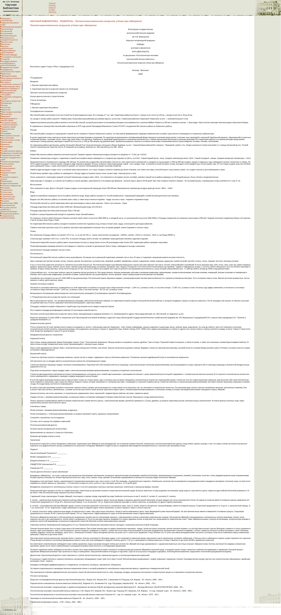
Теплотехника (8, 164)
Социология (7, 190)
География (6, 133)
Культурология (8, 205)
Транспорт (6, 170)
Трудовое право (9, 127)
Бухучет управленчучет (6, 47)
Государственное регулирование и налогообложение (8, 63)
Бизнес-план (7, 42)
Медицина (6, 116)
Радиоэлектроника (10, 183)
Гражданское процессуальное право (10, 71)
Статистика (7, 192)
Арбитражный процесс (12, 27)
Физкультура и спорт (11, 140)
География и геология (11, 57)
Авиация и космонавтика (6, 19)
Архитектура (7, 29)
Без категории (8, 138)
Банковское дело (9, 36)
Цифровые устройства (12, 153)
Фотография (7, 147)
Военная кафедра (9, 55)
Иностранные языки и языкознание (10, 79)
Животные (6, 74)
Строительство (8, 197)
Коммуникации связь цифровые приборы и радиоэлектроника (10, 88)
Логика (5, 105)
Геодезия (6, 59)
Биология (6, 44)
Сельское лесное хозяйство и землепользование (8, 209)
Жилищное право (9, 76)
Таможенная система (11, 155)
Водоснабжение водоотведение (8, 51)
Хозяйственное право (11, 151)
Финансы (6, 144)
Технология (7, 166)
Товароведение (8, 168)
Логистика (6, 108)
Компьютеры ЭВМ (10, 203)
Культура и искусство (11, 101)
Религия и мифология (11, 186)
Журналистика (8, 129)
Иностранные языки (11, 136)
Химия (4, 131)
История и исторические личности (10, 83)
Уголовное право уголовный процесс (9, 124)
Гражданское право (10, 67)
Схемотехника (8, 199)
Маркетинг (6, 110)
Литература (7, 103)
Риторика (6, 188)
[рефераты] (11, 14)
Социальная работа (10, 214)
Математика (7, 114)
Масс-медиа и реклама (11, 112)
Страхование (7, 194)
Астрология (7, 31)
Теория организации (11, 162)
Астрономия (7, 33)
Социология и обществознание (7, 217)
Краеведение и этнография (7, 94)
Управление (7, 181)
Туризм (5, 175)
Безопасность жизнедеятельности (9, 39)
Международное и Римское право (8, 119)
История (5, 201)
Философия (7, 142)
